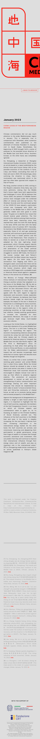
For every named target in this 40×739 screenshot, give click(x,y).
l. (28, 667)
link (9, 572)
